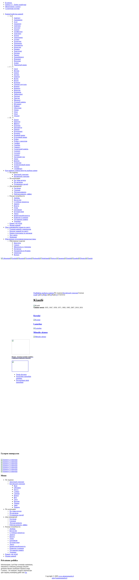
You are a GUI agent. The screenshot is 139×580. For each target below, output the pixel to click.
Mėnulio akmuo (40, 332)
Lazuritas (37, 324)
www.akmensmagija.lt (66, 576)
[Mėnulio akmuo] (39, 337)
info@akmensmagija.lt (59, 578)
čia (26, 572)
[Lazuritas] (37, 328)
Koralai (36, 316)
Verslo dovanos (21, 374)
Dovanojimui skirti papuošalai (22, 381)
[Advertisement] (69, 275)
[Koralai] (36, 320)
